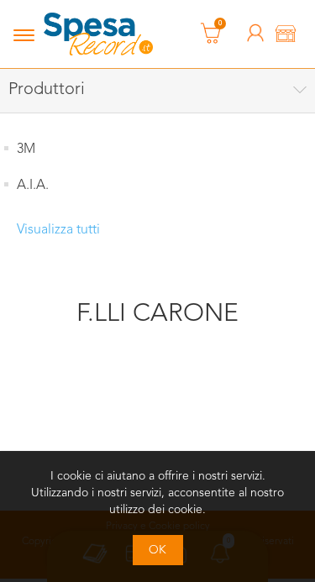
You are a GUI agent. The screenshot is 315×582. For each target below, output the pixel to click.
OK (157, 550)
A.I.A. (33, 185)
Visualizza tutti (58, 230)
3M (26, 149)
